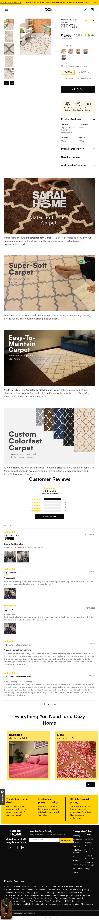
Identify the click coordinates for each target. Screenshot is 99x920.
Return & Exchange (89, 863)
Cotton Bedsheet (21, 886)
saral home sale (59, 895)
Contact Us (88, 844)
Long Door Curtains (12, 904)
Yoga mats (39, 892)
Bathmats (19, 892)
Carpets (49, 892)
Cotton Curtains (11, 898)
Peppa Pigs (46, 895)
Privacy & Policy (89, 850)
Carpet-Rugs (78, 864)
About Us (89, 839)
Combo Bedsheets (39, 886)
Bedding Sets (54, 886)
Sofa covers (40, 889)
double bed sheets (31, 904)
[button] (36, 499)
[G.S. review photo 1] (10, 629)
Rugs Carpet (50, 901)
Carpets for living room (43, 898)
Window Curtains (11, 889)
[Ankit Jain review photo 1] (10, 557)
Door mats (29, 892)
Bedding (76, 835)
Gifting (75, 872)
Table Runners (72, 901)
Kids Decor (77, 868)
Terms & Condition (89, 857)
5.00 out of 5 (49, 491)
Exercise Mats (61, 898)
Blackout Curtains (83, 895)
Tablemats (8, 892)
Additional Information (74, 165)
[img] (49, 532)
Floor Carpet (59, 892)
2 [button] (48, 704)
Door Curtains (27, 889)
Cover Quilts (67, 886)
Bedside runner (75, 898)
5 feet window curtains (50, 904)
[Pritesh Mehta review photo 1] (10, 593)
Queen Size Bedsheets (33, 901)
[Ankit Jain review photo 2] (23, 557)
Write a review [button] (49, 516)
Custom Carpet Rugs (13, 895)
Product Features (71, 119)
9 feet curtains (87, 904)
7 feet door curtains (70, 904)
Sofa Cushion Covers (72, 889)
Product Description (72, 148)
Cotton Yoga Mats (31, 895)
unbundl (55, 918)
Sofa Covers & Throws (79, 851)
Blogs (87, 869)
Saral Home (49, 9)
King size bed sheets (12, 901)
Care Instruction (70, 156)
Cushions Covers (54, 889)
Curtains (76, 846)
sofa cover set (26, 898)
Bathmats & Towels (77, 840)
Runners (76, 860)
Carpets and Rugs (74, 892)
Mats (75, 856)
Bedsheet (8, 886)
